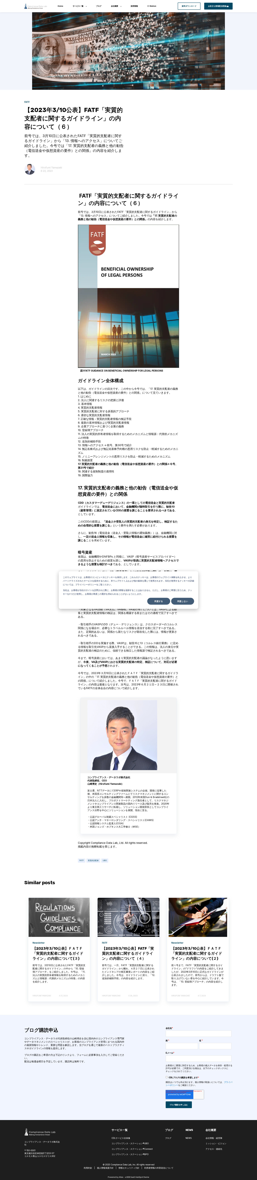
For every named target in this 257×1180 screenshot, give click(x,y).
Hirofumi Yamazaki (51, 167)
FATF (81, 860)
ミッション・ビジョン (216, 1143)
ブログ (168, 1138)
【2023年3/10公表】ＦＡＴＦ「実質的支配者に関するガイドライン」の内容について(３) (58, 953)
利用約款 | (90, 1168)
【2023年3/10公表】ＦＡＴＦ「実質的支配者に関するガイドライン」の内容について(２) (196, 953)
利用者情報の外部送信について (158, 1168)
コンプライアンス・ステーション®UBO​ (130, 1143)
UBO (105, 860)
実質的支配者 (93, 860)
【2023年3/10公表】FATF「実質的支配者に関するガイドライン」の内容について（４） (128, 953)
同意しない (182, 601)
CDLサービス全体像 (121, 1138)
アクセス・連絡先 (214, 1149)
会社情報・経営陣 (214, 1138)
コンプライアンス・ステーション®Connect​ (132, 1149)
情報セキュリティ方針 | (130, 1168)
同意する (158, 601)
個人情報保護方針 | (108, 1168)
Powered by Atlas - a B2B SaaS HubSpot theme (128, 1177)
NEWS (189, 1138)
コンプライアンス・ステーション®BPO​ (130, 1154)
